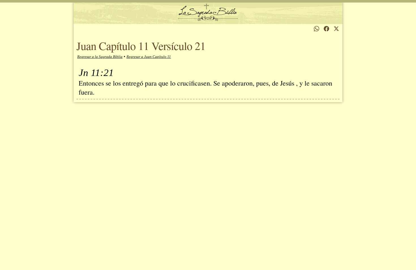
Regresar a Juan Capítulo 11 (148, 57)
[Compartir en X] (336, 28)
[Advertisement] (208, 158)
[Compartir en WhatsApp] (316, 28)
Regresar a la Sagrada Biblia (100, 57)
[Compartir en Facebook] (326, 28)
